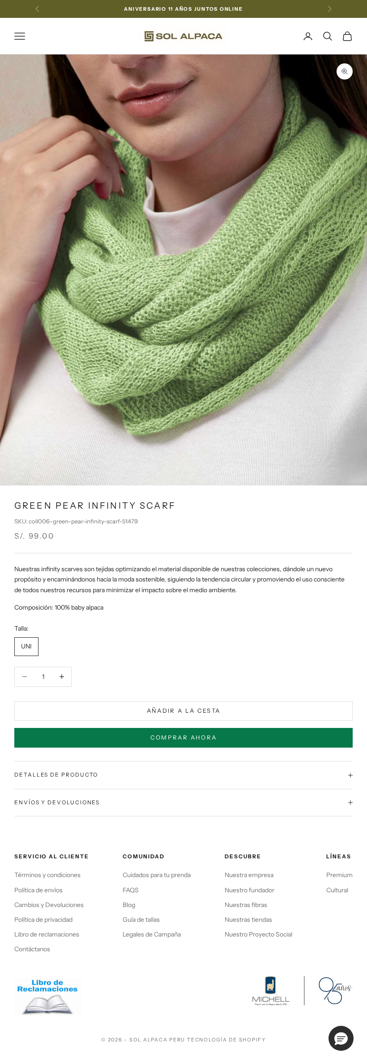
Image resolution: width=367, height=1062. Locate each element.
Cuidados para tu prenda (157, 875)
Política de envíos (38, 890)
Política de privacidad (43, 920)
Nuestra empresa (249, 875)
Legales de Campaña (152, 934)
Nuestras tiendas (248, 920)
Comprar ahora (183, 737)
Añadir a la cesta (184, 710)
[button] (341, 1038)
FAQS (131, 890)
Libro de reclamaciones (46, 934)
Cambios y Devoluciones (49, 905)
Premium (339, 875)
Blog (129, 905)
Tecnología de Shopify (226, 1040)
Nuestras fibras (246, 905)
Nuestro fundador (249, 890)
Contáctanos (32, 949)
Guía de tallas (141, 920)
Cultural (337, 890)
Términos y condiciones (47, 875)
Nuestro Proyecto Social (258, 934)
